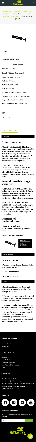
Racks (3, 367)
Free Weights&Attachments (10, 365)
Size (3, 113)
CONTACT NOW (11, 130)
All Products (5, 357)
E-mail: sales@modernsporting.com (13, 381)
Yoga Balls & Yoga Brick (11, 16)
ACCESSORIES (25, 14)
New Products (6, 360)
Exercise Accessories (8, 362)
